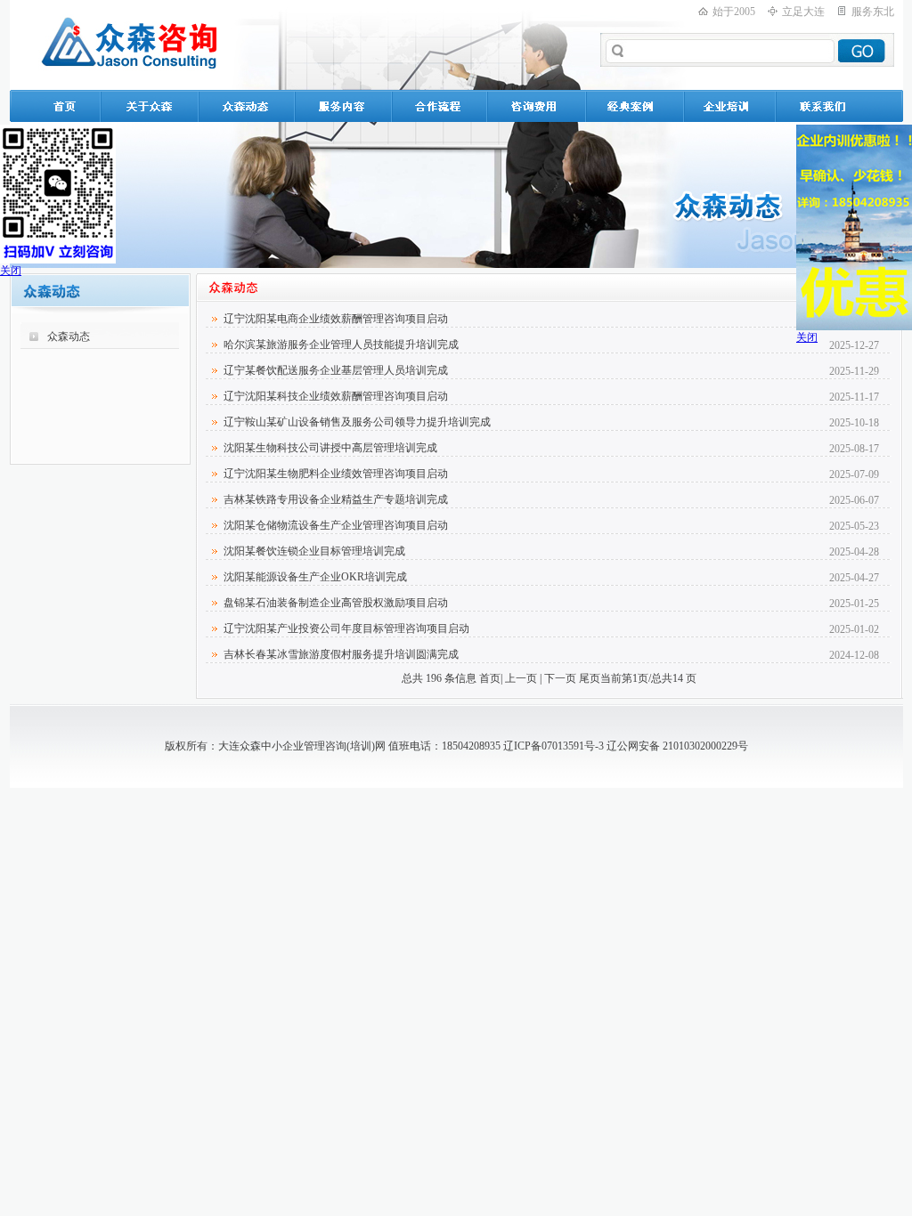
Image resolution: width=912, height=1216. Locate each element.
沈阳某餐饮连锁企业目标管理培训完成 (314, 551)
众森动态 (68, 336)
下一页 (560, 678)
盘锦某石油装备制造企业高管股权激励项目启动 (336, 602)
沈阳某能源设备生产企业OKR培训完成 (315, 577)
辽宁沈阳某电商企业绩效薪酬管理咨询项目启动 (336, 318)
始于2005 (733, 11)
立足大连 (803, 11)
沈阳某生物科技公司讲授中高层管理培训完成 (330, 448)
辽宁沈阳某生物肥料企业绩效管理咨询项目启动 (336, 473)
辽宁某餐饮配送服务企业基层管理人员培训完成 (336, 370)
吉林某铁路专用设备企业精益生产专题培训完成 (336, 499)
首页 (490, 678)
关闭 (10, 270)
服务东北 (872, 11)
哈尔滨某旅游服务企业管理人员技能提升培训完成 (341, 344)
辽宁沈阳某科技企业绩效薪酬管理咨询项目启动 (336, 396)
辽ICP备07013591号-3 (553, 746)
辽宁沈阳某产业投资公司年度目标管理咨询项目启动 (346, 628)
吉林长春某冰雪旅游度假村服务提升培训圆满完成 (341, 654)
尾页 (589, 678)
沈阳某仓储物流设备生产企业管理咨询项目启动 (336, 525)
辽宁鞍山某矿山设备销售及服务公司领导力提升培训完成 (357, 422)
